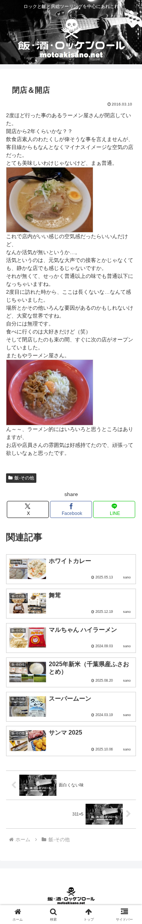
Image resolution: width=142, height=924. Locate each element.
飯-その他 (24, 478)
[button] (127, 859)
